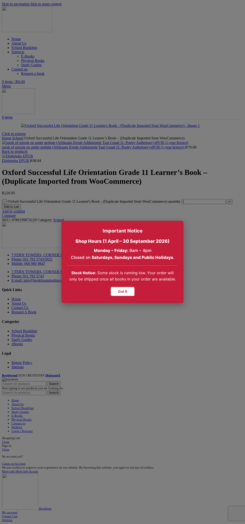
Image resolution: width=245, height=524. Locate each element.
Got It (122, 292)
